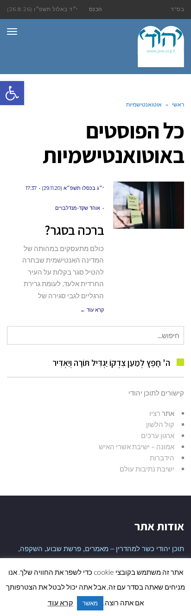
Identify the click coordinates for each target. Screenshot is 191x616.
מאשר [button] (90, 603)
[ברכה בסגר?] (148, 205)
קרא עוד (60, 602)
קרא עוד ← (92, 310)
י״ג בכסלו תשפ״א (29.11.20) (73, 188)
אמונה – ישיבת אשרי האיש (136, 446)
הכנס (95, 9)
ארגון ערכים (157, 435)
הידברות (162, 457)
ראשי (178, 104)
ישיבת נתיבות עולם (147, 469)
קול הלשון (160, 424)
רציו (154, 413)
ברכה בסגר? (74, 230)
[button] (12, 93)
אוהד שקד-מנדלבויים (77, 208)
